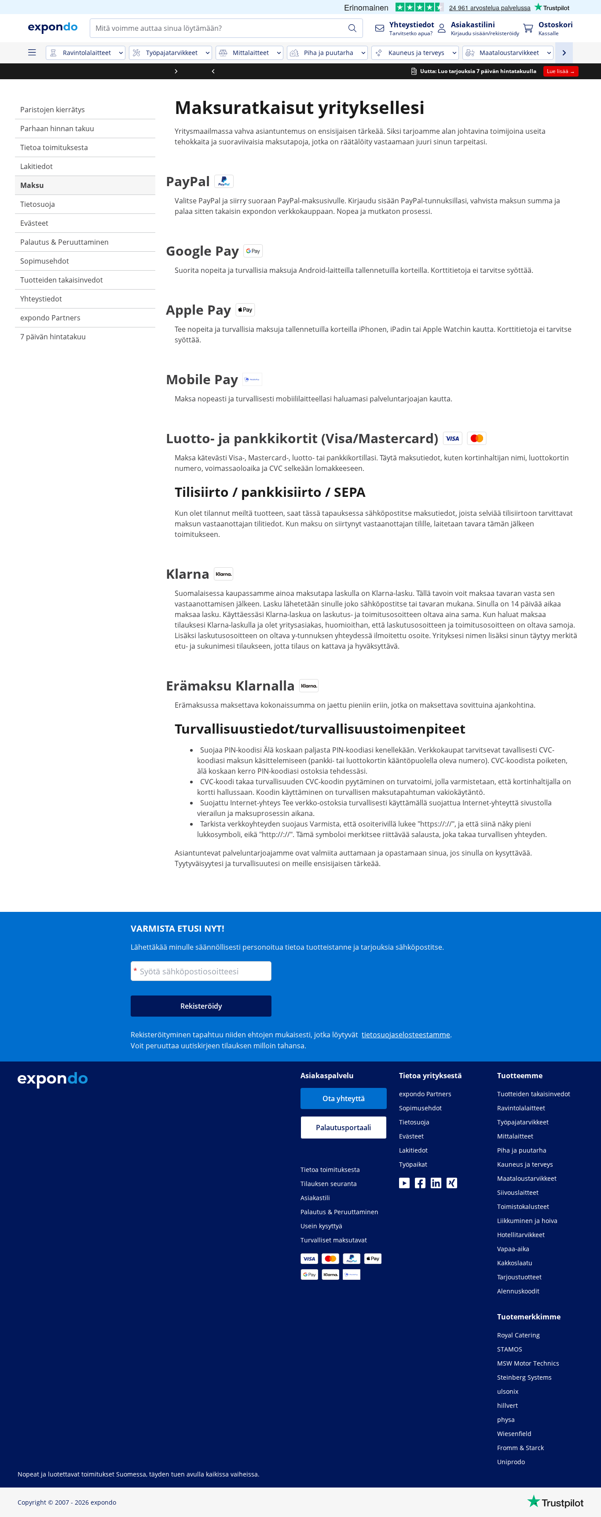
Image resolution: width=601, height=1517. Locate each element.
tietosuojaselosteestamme (406, 1034)
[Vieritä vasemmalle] (18, 71)
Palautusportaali (343, 1127)
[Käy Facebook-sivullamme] (420, 1185)
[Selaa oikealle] (582, 71)
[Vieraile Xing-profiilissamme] (452, 1185)
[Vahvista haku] (352, 28)
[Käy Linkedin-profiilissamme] (436, 1185)
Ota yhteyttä (343, 1098)
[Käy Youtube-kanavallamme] (404, 1185)
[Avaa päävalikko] (31, 53)
